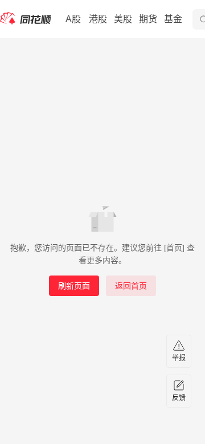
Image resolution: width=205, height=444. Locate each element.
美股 (123, 19)
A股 (73, 19)
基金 (173, 19)
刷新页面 (74, 285)
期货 (148, 19)
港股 (98, 19)
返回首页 (131, 285)
